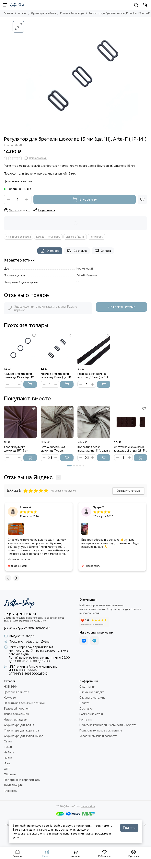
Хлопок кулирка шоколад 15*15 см (16, 448)
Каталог (22, 13)
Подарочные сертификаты (22, 780)
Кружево (10, 697)
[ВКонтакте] (83, 640)
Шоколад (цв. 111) (75, 236)
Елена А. (26, 507)
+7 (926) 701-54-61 (20, 614)
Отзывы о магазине (92, 697)
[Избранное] (142, 199)
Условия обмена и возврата (98, 736)
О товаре (53, 251)
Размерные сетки (91, 714)
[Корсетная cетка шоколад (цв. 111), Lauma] (93, 422)
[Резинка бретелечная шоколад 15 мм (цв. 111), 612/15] (93, 348)
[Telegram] (94, 640)
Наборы (9, 752)
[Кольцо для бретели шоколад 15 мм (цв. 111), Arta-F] (20, 348)
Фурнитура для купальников (23, 736)
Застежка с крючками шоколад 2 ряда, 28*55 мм (130, 448)
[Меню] (5, 5)
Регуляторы (96, 236)
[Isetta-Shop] (17, 5)
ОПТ (7, 769)
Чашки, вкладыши (15, 719)
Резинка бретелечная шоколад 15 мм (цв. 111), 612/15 (93, 375)
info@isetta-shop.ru (22, 636)
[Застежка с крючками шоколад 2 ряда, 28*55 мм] (130, 422)
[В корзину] (30, 384)
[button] (69, 465)
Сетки (8, 741)
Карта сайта (88, 806)
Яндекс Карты (19, 566)
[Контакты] (144, 5)
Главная (8, 13)
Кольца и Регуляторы (72, 13)
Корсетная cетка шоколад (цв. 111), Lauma (93, 448)
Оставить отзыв (121, 307)
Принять (129, 828)
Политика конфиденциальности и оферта (107, 725)
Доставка (80, 251)
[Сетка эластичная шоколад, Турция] (57, 422)
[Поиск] (136, 5)
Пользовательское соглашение (100, 730)
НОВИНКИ (10, 686)
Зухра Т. (99, 507)
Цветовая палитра (16, 692)
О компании (87, 686)
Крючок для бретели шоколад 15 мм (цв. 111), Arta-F (57, 375)
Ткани (8, 747)
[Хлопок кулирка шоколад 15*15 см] (20, 422)
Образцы (10, 774)
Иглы (7, 763)
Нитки (8, 758)
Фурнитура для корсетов (21, 730)
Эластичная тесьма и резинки (24, 703)
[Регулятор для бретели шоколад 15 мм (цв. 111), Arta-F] (82, 76)
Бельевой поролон (16, 708)
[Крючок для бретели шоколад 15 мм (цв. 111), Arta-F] (57, 348)
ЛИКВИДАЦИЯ (13, 785)
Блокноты (10, 791)
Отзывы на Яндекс (28, 477)
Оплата (106, 251)
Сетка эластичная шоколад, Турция (53, 448)
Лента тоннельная (16, 714)
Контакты (85, 719)
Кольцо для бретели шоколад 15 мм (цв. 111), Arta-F (20, 375)
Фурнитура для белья (43, 13)
